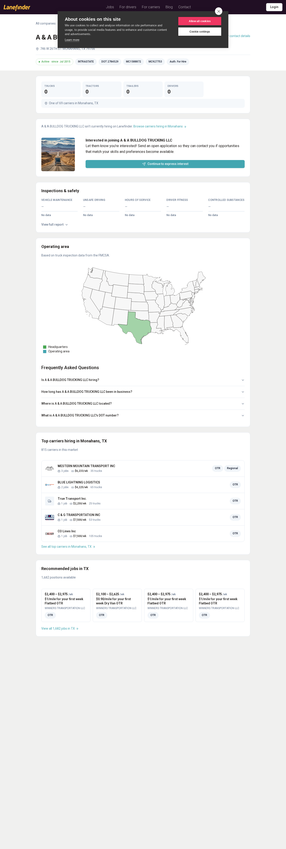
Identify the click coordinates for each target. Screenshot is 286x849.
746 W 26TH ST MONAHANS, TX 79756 (67, 48)
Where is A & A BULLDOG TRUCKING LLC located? (76, 403)
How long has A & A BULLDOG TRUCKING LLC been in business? (86, 391)
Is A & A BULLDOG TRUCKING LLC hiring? (70, 380)
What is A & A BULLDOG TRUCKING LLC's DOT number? (80, 415)
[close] (218, 11)
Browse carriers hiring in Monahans (158, 126)
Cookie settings (199, 31)
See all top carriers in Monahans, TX (66, 546)
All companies (46, 23)
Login (274, 7)
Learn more (72, 40)
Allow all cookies (200, 21)
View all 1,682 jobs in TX (58, 628)
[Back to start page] (17, 8)
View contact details (236, 36)
